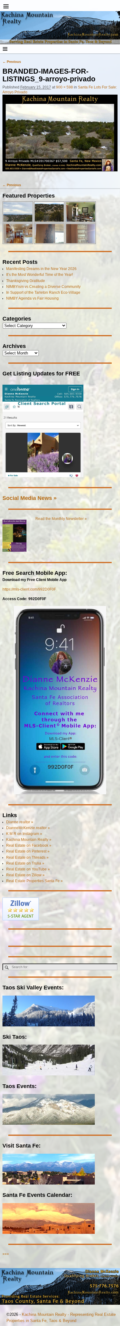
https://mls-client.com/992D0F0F (29, 589)
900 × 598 (64, 87)
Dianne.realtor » (19, 822)
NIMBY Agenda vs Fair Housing (32, 298)
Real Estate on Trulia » (25, 863)
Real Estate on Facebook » (28, 845)
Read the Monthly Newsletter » (61, 519)
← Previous (11, 61)
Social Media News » (29, 498)
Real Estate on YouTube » (28, 869)
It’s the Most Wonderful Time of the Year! (39, 274)
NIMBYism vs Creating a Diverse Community (43, 286)
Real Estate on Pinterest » (28, 851)
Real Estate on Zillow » (25, 875)
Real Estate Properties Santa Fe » (34, 881)
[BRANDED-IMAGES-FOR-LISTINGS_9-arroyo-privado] (60, 136)
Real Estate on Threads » (27, 857)
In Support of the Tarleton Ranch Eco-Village (43, 292)
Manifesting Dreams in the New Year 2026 (41, 269)
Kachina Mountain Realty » (28, 839)
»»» (5, 1254)
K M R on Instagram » (24, 834)
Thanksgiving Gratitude (25, 281)
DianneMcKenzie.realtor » (28, 828)
